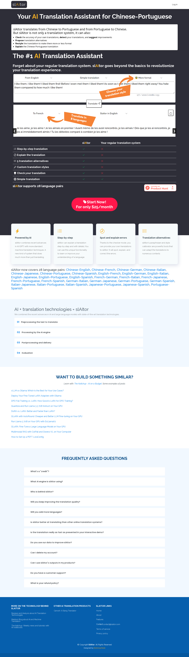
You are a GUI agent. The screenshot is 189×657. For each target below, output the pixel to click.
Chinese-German (129, 270)
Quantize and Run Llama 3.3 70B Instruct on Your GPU (36, 406)
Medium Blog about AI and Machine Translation (26, 620)
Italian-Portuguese (50, 284)
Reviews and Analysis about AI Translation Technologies (28, 614)
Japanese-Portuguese (105, 284)
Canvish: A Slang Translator (65, 611)
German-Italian (77, 281)
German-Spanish (162, 281)
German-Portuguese (133, 281)
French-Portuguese (25, 281)
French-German (106, 277)
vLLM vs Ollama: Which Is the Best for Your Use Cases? (37, 390)
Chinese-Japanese (24, 273)
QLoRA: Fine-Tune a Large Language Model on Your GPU (38, 426)
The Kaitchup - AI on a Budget (88, 383)
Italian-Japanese (23, 284)
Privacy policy (102, 633)
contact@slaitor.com (111, 624)
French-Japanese (154, 277)
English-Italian (157, 273)
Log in (174, 4)
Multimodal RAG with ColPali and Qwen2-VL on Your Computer (41, 432)
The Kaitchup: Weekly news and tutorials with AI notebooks (30, 626)
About (98, 615)
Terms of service (103, 629)
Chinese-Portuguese (55, 273)
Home (98, 611)
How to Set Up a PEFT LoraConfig (27, 437)
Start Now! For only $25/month (94, 204)
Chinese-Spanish (84, 273)
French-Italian (129, 277)
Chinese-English (78, 270)
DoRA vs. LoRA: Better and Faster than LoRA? (33, 411)
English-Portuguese (53, 277)
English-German (134, 273)
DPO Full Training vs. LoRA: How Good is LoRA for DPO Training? (42, 401)
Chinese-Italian (154, 270)
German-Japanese (103, 281)
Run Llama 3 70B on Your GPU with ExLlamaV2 (33, 421)
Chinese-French (103, 270)
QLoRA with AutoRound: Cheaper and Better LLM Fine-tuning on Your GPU (46, 416)
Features (99, 619)
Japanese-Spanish (136, 284)
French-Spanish (53, 281)
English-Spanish (81, 277)
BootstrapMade (99, 648)
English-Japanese (24, 277)
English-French (109, 273)
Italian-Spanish (76, 284)
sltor (19, 4)
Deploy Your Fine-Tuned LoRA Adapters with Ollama (36, 396)
